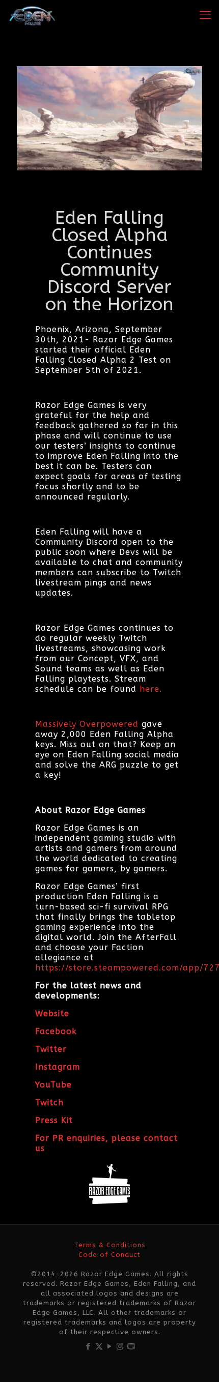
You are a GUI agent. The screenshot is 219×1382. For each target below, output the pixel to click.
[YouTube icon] (110, 1346)
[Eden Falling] (32, 15)
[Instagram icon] (120, 1346)
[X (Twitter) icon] (99, 1346)
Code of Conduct (109, 1254)
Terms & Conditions (110, 1245)
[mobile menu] (205, 15)
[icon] (131, 1346)
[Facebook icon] (88, 1346)
